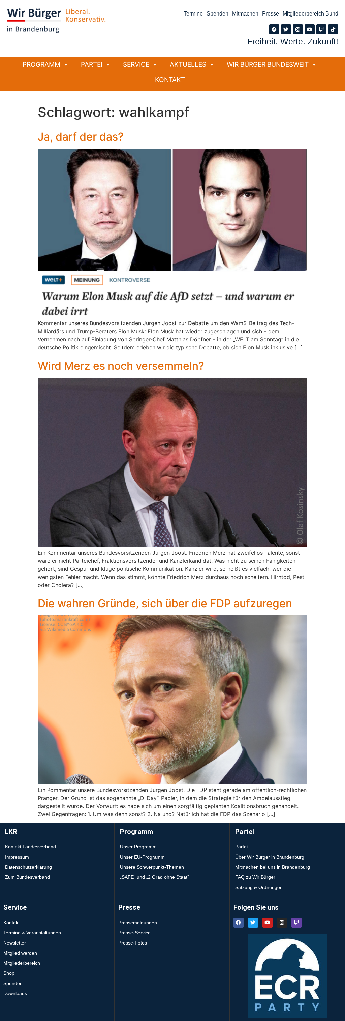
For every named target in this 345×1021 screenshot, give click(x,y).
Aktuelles (188, 64)
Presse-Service (134, 932)
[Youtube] (310, 29)
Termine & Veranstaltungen (32, 932)
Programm (41, 64)
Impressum (17, 857)
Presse (270, 14)
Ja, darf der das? (81, 136)
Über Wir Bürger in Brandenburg (269, 857)
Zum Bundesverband (27, 877)
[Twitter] (286, 29)
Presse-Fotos (132, 943)
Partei (91, 64)
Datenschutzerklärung (28, 867)
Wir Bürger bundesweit (268, 64)
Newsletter (14, 943)
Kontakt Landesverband (30, 846)
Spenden (217, 14)
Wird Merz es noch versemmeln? (121, 365)
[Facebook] (274, 29)
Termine (193, 14)
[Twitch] (321, 29)
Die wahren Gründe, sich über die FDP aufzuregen (165, 603)
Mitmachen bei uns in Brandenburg (272, 867)
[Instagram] (298, 29)
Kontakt (170, 79)
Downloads (15, 993)
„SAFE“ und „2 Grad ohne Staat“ (154, 877)
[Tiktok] (333, 29)
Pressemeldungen (137, 922)
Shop (8, 973)
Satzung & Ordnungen (259, 887)
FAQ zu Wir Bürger (255, 877)
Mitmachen (245, 14)
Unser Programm (138, 846)
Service (136, 64)
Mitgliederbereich (21, 963)
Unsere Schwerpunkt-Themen (152, 867)
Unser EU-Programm (142, 857)
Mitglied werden (20, 953)
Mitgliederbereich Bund (310, 14)
